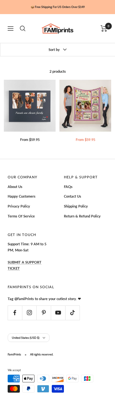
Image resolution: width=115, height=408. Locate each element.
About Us (15, 186)
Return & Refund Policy (82, 216)
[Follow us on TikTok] (72, 313)
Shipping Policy (76, 206)
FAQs (68, 186)
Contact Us (72, 196)
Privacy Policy (19, 206)
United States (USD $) (25, 337)
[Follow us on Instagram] (29, 313)
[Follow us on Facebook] (15, 313)
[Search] (23, 28)
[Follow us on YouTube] (58, 313)
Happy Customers (21, 196)
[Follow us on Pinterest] (43, 313)
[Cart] (104, 28)
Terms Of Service (21, 216)
